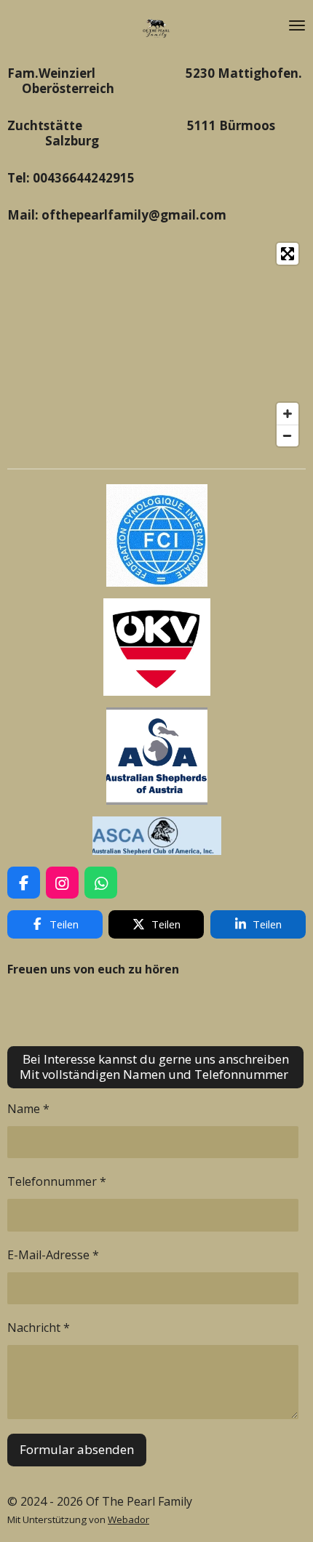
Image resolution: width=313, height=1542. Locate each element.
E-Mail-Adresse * (53, 1255)
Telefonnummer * (56, 1181)
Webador (128, 1519)
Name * (28, 1109)
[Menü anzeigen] (297, 25)
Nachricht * (38, 1328)
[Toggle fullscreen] (287, 254)
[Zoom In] (287, 414)
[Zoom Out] (287, 435)
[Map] (156, 345)
